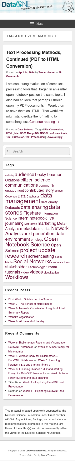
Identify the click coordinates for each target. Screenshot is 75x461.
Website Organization (21, 317)
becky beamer (48, 174)
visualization (51, 272)
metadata (29, 228)
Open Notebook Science (31, 241)
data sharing (34, 206)
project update (37, 250)
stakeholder (16, 267)
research (16, 255)
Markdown (30, 224)
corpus (59, 190)
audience (24, 174)
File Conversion (53, 129)
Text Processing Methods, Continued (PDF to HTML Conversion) (33, 59)
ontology (37, 239)
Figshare (32, 212)
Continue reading (44, 121)
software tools (58, 133)
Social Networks (32, 261)
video (25, 272)
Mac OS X (20, 133)
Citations (12, 179)
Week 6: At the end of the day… (27, 321)
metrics (44, 228)
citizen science (35, 179)
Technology (36, 267)
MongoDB (33, 133)
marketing (47, 223)
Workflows (17, 276)
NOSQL (44, 133)
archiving (9, 175)
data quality (49, 202)
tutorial (51, 266)
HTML (9, 133)
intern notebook (32, 218)
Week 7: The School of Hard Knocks (30, 304)
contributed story (39, 190)
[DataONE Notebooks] (37, 12)
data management (28, 197)
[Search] (8, 151)
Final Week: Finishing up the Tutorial (30, 299)
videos (36, 271)
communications (21, 184)
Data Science (25, 129)
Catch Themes (48, 455)
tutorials (12, 272)
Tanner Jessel (47, 72)
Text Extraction (15, 137)
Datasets (12, 207)
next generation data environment (34, 236)
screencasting (41, 256)
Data (22, 196)
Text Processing (35, 137)
